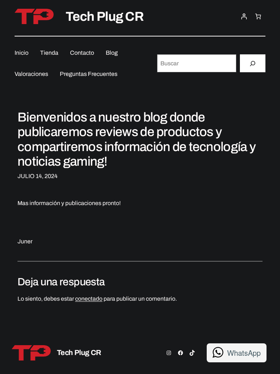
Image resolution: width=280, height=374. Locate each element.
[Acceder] (244, 16)
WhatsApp (244, 352)
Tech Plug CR (105, 16)
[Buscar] (252, 63)
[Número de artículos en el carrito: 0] (258, 16)
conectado (88, 299)
